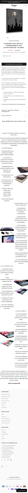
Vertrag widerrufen (22, 490)
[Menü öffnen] (1, 5)
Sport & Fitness (5, 398)
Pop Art (3, 405)
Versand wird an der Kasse (15, 52)
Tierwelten (4, 403)
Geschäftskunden (5, 434)
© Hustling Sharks (14, 477)
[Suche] (24, 5)
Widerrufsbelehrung (6, 418)
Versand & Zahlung (5, 423)
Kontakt (3, 438)
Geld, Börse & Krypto (6, 396)
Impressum (4, 416)
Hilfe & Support (6, 115)
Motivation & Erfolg (6, 394)
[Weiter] (22, 37)
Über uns (3, 430)
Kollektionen (4, 407)
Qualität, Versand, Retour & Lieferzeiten (10, 111)
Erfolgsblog (4, 432)
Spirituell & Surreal (5, 400)
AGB (2, 414)
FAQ (2, 436)
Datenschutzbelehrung (6, 420)
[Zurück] (5, 37)
